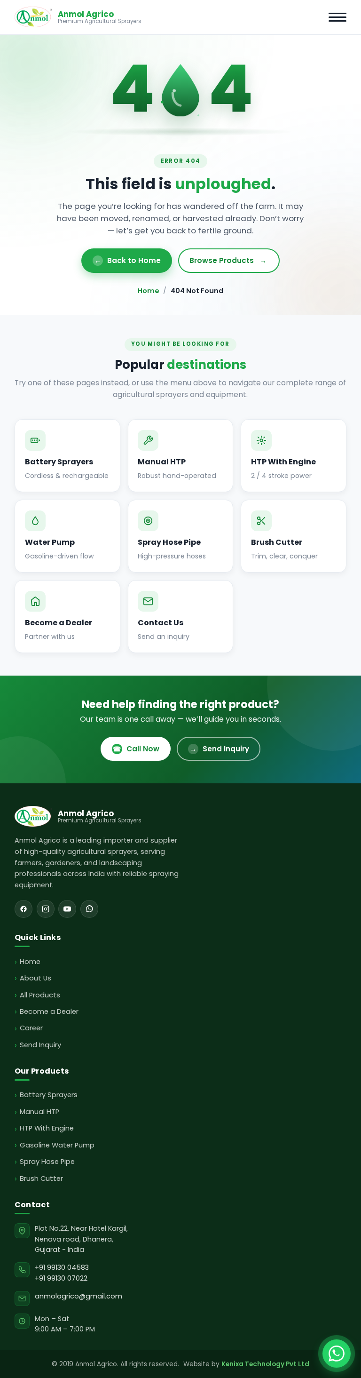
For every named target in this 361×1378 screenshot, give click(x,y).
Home (148, 290)
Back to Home (127, 260)
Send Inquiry (219, 749)
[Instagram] (46, 909)
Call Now (136, 749)
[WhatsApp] (89, 909)
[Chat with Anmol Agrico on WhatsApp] (336, 1353)
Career (31, 1028)
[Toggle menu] (337, 17)
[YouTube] (67, 909)
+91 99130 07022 (61, 1278)
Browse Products (228, 260)
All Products (40, 995)
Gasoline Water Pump (57, 1145)
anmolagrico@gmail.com (78, 1296)
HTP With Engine (47, 1128)
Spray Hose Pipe (47, 1161)
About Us (35, 978)
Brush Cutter (41, 1178)
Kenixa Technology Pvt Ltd (265, 1364)
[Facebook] (23, 909)
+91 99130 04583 (62, 1267)
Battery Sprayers (49, 1094)
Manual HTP (39, 1111)
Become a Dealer (49, 1011)
